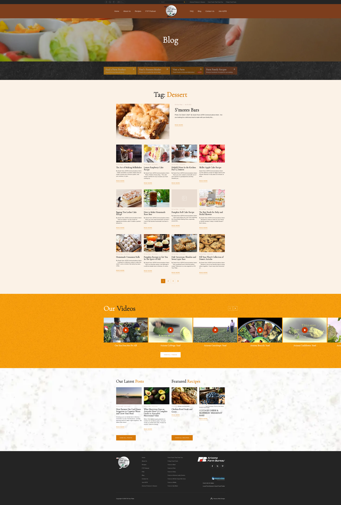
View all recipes (182, 437)
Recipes (138, 11)
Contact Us (209, 11)
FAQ (191, 11)
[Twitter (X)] (110, 2)
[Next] (235, 308)
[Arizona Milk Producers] (218, 478)
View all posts (126, 437)
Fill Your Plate (130, 498)
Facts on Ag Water (173, 486)
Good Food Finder (219, 486)
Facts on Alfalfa (172, 482)
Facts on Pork (171, 468)
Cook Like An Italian (208, 483)
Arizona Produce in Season (197, 2)
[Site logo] (123, 471)
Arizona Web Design (219, 498)
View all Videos (170, 354)
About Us (127, 11)
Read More (179, 125)
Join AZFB (223, 11)
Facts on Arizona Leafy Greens (176, 475)
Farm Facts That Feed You (215, 2)
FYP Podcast (150, 11)
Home (116, 11)
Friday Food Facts (231, 2)
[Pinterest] (113, 2)
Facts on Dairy (172, 471)
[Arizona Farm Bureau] (120, 2)
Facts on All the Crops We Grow (177, 479)
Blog (199, 11)
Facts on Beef (171, 464)
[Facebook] (106, 2)
